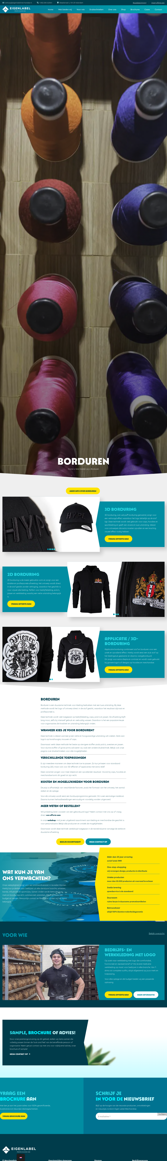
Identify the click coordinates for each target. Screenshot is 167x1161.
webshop (51, 820)
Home (50, 9)
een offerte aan (53, 815)
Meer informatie (146, 994)
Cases (147, 9)
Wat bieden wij (65, 9)
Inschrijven (162, 1114)
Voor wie (81, 9)
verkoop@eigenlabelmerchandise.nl (18, 2)
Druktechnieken (96, 9)
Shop (123, 9)
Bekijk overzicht (157, 933)
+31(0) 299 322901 (45, 2)
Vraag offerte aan (158, 2)
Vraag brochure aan (13, 1116)
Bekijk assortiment (70, 841)
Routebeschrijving (139, 2)
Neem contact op (98, 841)
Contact (158, 9)
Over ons (112, 9)
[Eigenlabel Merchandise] (16, 9)
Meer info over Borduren (83, 491)
